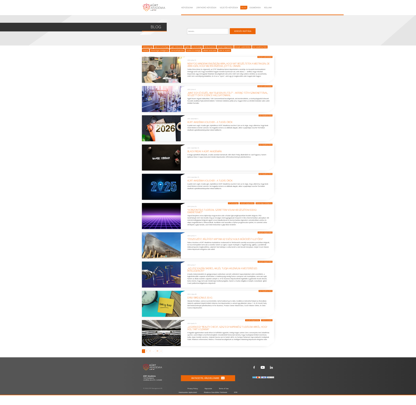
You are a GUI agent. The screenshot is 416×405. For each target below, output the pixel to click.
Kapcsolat (208, 389)
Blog (243, 7)
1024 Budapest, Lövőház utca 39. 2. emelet (152, 378)
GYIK (235, 392)
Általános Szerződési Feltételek (215, 392)
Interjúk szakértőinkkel (243, 47)
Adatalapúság (147, 47)
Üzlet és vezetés (224, 50)
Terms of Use (223, 389)
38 (157, 351)
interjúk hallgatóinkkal (225, 47)
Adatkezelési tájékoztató (188, 392)
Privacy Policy (193, 389)
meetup (145, 50)
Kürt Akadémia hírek (260, 47)
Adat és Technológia (161, 47)
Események (255, 7)
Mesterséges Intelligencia (159, 50)
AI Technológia (197, 47)
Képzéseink (187, 7)
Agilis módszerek (177, 47)
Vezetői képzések (229, 7)
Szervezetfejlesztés (177, 50)
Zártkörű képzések (206, 7)
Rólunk (268, 7)
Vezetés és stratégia (193, 50)
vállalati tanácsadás (210, 50)
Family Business (209, 47)
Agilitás (187, 47)
